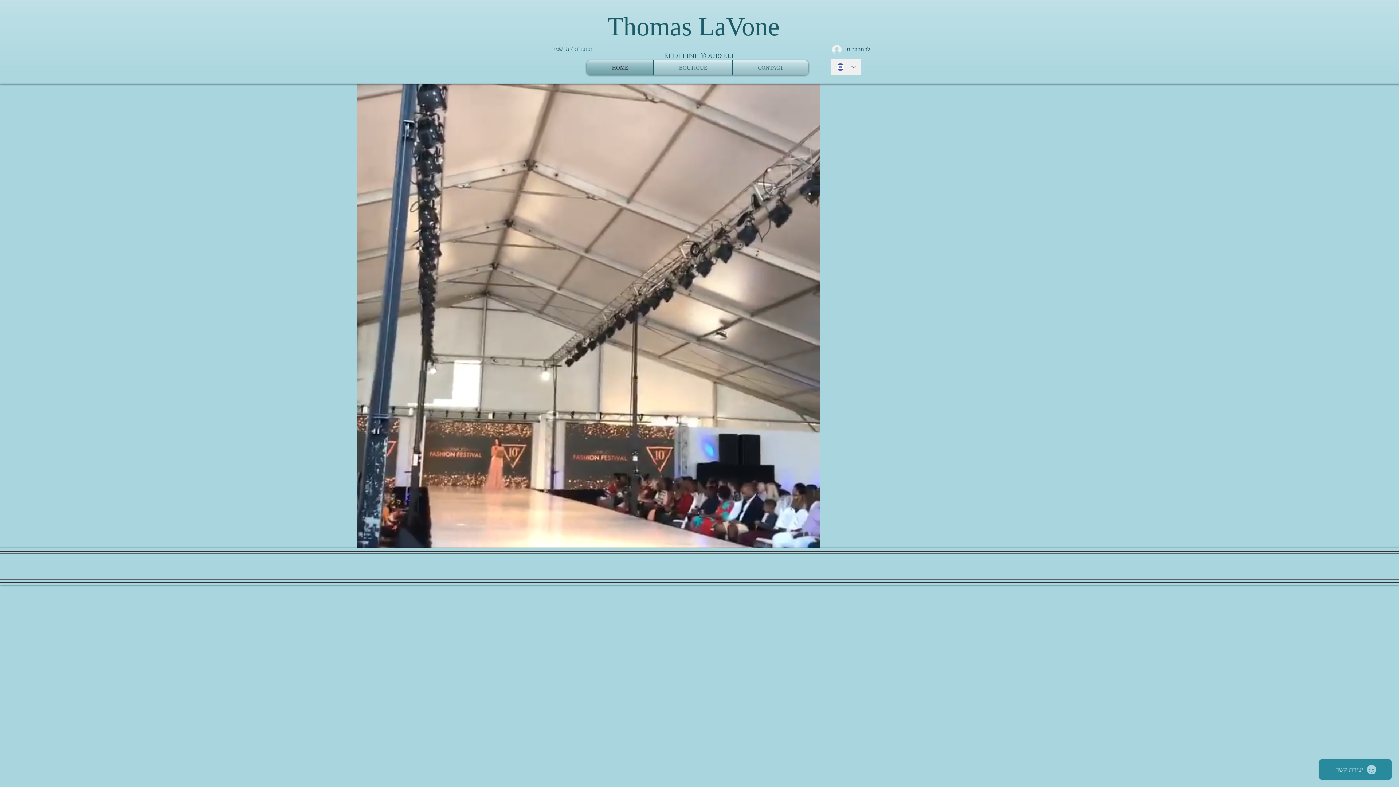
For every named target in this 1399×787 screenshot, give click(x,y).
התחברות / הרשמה (574, 49)
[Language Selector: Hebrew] (846, 67)
